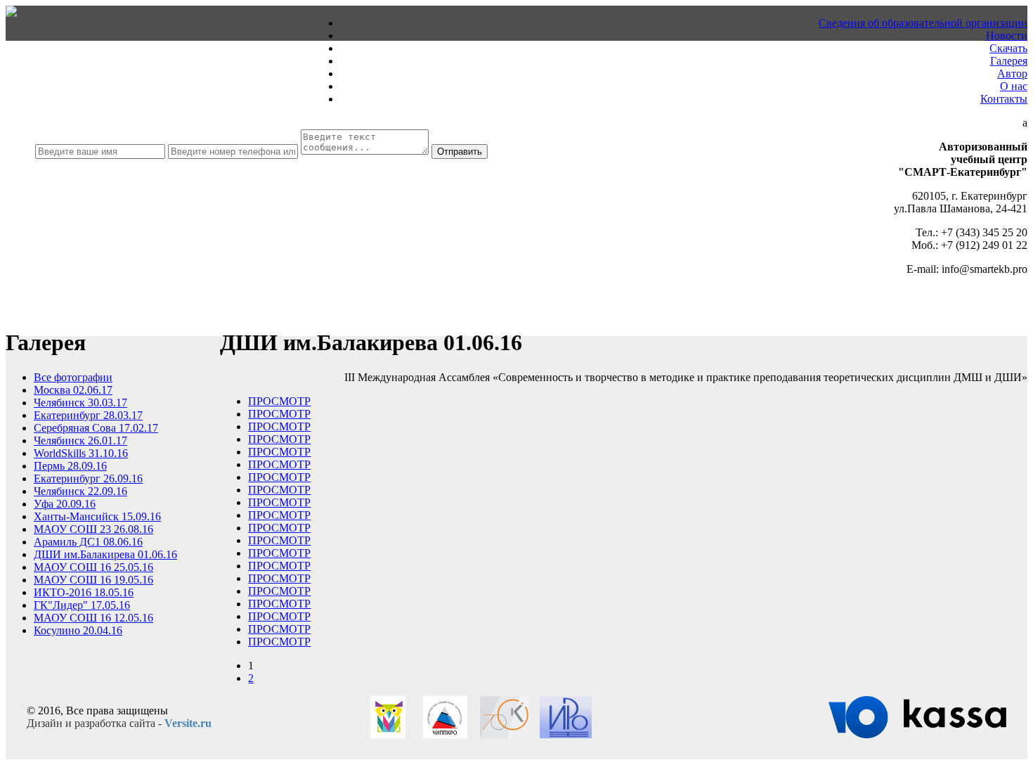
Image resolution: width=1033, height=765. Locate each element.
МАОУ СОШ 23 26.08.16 (93, 529)
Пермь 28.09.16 (70, 466)
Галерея (1008, 61)
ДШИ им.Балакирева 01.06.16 (105, 554)
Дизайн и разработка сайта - (119, 723)
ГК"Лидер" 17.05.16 (82, 605)
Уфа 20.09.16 (65, 504)
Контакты (1003, 99)
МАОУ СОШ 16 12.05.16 (93, 618)
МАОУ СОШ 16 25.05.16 (93, 567)
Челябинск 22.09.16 (80, 491)
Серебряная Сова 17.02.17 (96, 428)
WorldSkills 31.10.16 (81, 453)
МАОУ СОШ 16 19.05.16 (93, 580)
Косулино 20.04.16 (78, 630)
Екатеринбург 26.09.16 (88, 478)
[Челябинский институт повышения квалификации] (445, 734)
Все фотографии (73, 377)
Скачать (1008, 48)
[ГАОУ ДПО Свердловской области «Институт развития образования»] (566, 734)
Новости (1006, 35)
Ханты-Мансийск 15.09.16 (97, 516)
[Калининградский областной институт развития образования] (505, 734)
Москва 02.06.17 (73, 390)
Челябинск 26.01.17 (80, 440)
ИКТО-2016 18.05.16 (84, 592)
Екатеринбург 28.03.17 (88, 415)
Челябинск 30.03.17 (80, 403)
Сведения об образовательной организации (923, 23)
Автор (1012, 73)
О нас (1013, 86)
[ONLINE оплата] (917, 734)
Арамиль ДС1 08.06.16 (88, 542)
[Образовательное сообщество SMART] (387, 734)
